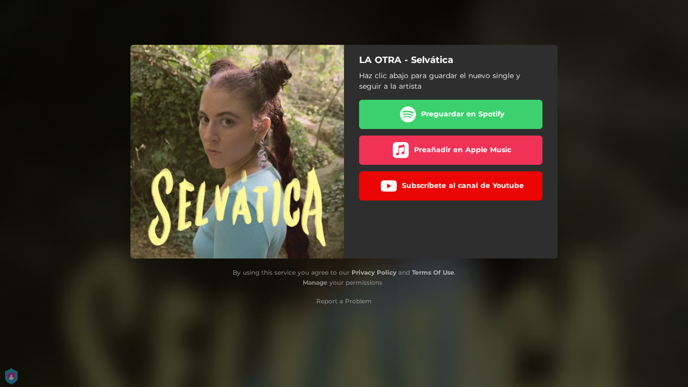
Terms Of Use (433, 272)
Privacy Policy (374, 272)
